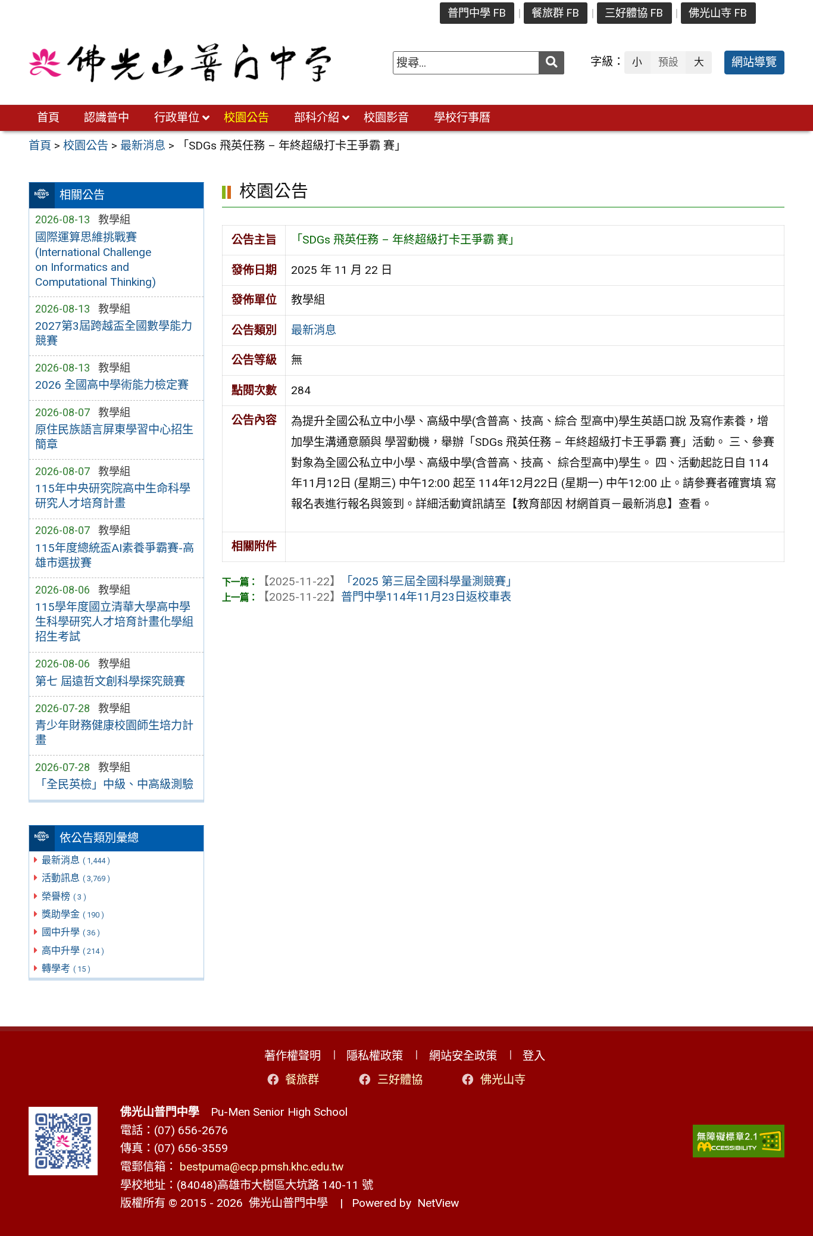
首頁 (48, 117)
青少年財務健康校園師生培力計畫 (114, 733)
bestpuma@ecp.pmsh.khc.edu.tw (261, 1166)
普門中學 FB (477, 13)
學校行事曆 (462, 117)
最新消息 (76, 860)
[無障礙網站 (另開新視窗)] (738, 1141)
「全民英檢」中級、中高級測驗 (114, 784)
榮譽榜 (64, 896)
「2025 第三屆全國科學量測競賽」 (387, 581)
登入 (534, 1056)
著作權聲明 (292, 1056)
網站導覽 (754, 62)
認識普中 (106, 117)
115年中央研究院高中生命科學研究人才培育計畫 (112, 496)
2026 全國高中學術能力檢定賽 (112, 385)
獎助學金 (73, 914)
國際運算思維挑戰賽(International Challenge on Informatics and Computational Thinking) (95, 259)
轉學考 (66, 968)
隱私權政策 (374, 1056)
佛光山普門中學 (285, 1203)
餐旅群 (302, 1080)
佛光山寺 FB (718, 13)
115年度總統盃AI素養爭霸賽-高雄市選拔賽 (114, 555)
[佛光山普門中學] (180, 62)
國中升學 (71, 932)
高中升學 (73, 950)
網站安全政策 (463, 1056)
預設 (668, 62)
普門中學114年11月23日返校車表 (384, 597)
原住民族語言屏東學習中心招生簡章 (114, 437)
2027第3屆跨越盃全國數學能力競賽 (113, 333)
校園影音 (386, 117)
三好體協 (400, 1080)
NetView (438, 1203)
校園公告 (246, 117)
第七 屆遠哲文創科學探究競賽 (110, 681)
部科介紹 (316, 117)
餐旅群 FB (555, 13)
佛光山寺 (503, 1080)
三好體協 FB (634, 13)
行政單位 (176, 117)
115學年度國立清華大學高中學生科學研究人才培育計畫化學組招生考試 (114, 622)
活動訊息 (76, 878)
